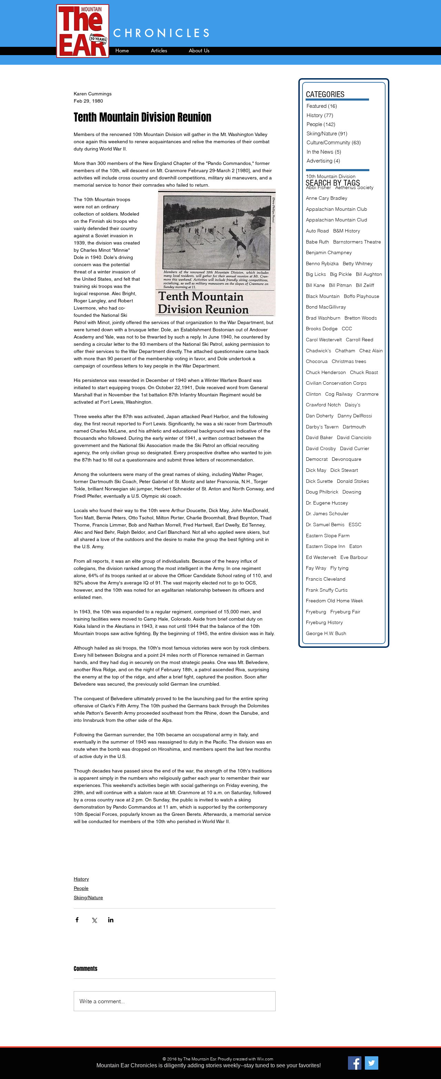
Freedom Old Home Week (334, 601)
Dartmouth (354, 427)
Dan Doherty (320, 416)
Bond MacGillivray (326, 307)
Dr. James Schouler (327, 513)
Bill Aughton (369, 274)
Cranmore (368, 394)
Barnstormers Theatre (357, 242)
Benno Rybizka (322, 263)
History (81, 879)
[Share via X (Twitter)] (94, 919)
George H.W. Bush (326, 633)
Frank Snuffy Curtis (327, 590)
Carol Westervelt (324, 339)
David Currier (354, 448)
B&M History (346, 231)
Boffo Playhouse (361, 296)
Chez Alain (371, 350)
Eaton (355, 546)
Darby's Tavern (322, 427)
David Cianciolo (354, 437)
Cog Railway (338, 394)
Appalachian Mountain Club (336, 209)
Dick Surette (319, 481)
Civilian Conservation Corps (336, 383)
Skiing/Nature (88, 897)
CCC (347, 328)
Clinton (313, 394)
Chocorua (317, 361)
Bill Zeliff (365, 285)
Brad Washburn (323, 318)
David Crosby (321, 448)
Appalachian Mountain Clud (336, 220)
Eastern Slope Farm (328, 535)
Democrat (317, 459)
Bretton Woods (361, 318)
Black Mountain (323, 296)
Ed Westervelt (321, 557)
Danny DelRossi (355, 416)
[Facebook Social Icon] (354, 1063)
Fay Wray (316, 568)
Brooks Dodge (322, 328)
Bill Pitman (340, 285)
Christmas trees (349, 361)
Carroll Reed (359, 339)
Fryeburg (316, 612)
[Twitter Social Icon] (371, 1063)
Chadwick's (318, 350)
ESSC (355, 524)
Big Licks (316, 274)
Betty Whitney (357, 263)
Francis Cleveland (326, 579)
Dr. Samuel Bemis (325, 524)
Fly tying (339, 568)
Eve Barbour (354, 557)
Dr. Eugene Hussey (327, 503)
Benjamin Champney (329, 252)
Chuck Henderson (326, 372)
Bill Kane (315, 285)
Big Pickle (341, 274)
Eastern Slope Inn (325, 546)
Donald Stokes (353, 481)
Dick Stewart (344, 470)
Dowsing (351, 492)
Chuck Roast (364, 372)
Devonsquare (346, 459)
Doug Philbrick (322, 492)
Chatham (345, 350)
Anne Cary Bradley (326, 198)
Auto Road (317, 231)
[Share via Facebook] (77, 919)
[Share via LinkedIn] (110, 919)
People (81, 888)
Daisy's (352, 405)
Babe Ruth (317, 242)
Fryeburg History (324, 622)
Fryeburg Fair (345, 612)
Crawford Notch (323, 405)
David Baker (319, 437)
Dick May (316, 470)
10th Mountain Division (331, 176)
